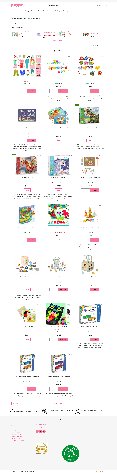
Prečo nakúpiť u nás (15, 1)
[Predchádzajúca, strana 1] (92, 403)
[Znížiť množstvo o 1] (19, 91)
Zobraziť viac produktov (58, 40)
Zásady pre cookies (16, 438)
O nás (35, 1)
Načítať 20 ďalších (58, 403)
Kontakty (42, 1)
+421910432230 (43, 427)
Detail (58, 140)
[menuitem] (16, 11)
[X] (40, 431)
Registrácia (102, 1)
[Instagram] (44, 431)
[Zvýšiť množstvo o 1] (26, 91)
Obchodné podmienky (16, 436)
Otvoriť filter (58, 51)
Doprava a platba (15, 432)
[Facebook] (37, 431)
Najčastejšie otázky (16, 434)
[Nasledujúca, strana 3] (100, 403)
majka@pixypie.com (44, 424)
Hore (16, 403)
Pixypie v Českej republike (17, 440)
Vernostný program (27, 1)
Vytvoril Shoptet (101, 471)
